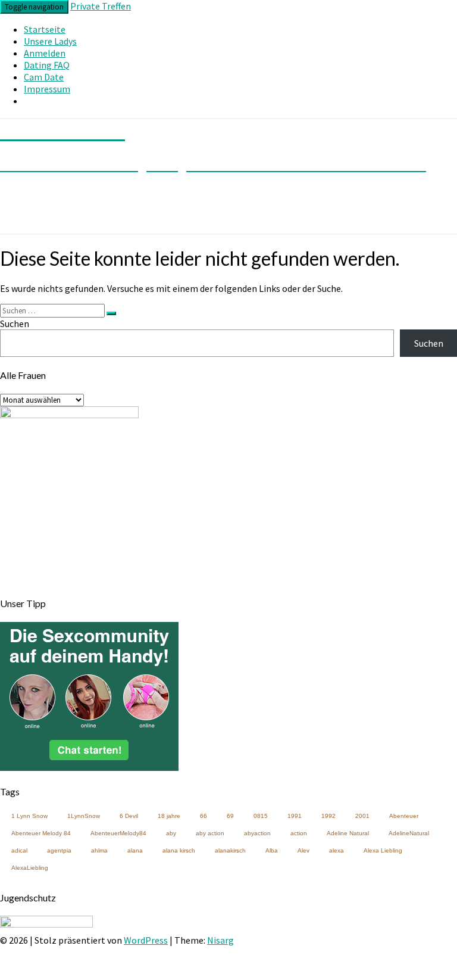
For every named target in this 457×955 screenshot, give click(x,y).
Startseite (44, 29)
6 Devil (129, 816)
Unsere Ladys (50, 41)
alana (135, 850)
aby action (210, 833)
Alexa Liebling (383, 850)
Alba (271, 850)
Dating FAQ (47, 65)
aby (171, 833)
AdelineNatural (409, 833)
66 (203, 816)
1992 (328, 816)
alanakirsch (230, 850)
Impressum (47, 89)
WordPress (146, 940)
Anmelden (44, 53)
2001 (362, 816)
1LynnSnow (83, 816)
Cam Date (44, 77)
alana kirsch (178, 850)
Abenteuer (403, 816)
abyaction (257, 833)
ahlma (99, 850)
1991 (294, 816)
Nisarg (220, 940)
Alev (303, 850)
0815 (260, 816)
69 (230, 816)
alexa (336, 850)
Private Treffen (100, 6)
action (298, 833)
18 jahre (169, 816)
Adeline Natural (348, 833)
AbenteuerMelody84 (118, 833)
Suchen (14, 323)
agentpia (59, 850)
